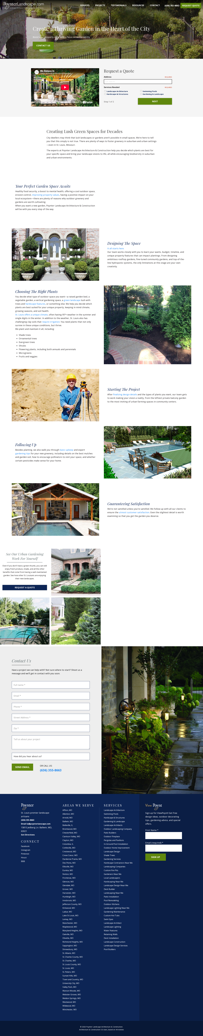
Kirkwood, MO (68, 908)
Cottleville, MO (68, 847)
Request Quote (190, 5)
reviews (121, 1029)
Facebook (25, 846)
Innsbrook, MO (69, 900)
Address (138, 77)
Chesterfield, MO (69, 832)
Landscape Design (112, 851)
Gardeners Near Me (112, 874)
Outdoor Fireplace (112, 836)
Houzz (24, 857)
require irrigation (50, 321)
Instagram (25, 850)
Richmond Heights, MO (72, 942)
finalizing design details (125, 394)
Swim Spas (108, 919)
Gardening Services (112, 859)
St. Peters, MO (68, 972)
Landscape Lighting (112, 926)
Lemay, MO (67, 919)
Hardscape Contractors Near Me (118, 863)
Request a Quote (25, 587)
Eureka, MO (67, 870)
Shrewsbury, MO (69, 949)
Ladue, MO (67, 911)
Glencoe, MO (68, 881)
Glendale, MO (68, 885)
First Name (151, 830)
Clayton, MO (67, 840)
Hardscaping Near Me (113, 881)
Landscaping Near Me (113, 893)
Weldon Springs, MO (71, 998)
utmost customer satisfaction (133, 512)
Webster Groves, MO (71, 994)
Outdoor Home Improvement (117, 847)
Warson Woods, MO (71, 990)
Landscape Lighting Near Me (116, 908)
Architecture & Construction (89, 1029)
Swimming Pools (150, 91)
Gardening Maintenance (114, 911)
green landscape (71, 300)
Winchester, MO (69, 1009)
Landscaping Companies (114, 866)
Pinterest (25, 853)
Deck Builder (109, 889)
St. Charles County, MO (72, 957)
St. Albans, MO (68, 953)
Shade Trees (109, 855)
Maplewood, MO (69, 926)
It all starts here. (115, 248)
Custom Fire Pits (111, 870)
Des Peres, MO (69, 863)
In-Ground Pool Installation (116, 844)
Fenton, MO (67, 874)
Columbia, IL (67, 844)
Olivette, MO (67, 938)
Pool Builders (110, 949)
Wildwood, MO (68, 1005)
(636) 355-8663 (172, 5)
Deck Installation (111, 938)
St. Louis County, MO (71, 964)
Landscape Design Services (116, 945)
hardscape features (35, 303)
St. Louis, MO (68, 968)
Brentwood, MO (69, 829)
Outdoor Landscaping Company (118, 829)
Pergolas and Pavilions (114, 840)
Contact (155, 5)
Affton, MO (67, 810)
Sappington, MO (69, 945)
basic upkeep (66, 449)
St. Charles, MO (69, 960)
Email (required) (154, 842)
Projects (100, 5)
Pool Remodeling (111, 900)
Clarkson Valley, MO (71, 836)
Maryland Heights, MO (72, 930)
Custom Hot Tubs (111, 915)
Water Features (110, 930)
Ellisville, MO (67, 866)
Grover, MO (67, 889)
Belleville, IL (67, 825)
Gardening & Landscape (153, 94)
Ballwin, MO (67, 821)
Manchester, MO (69, 923)
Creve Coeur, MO (70, 855)
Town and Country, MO (72, 979)
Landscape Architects (113, 825)
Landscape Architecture (117, 91)
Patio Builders (110, 832)
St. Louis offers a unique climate (31, 314)
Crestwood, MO (69, 851)
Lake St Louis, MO (70, 915)
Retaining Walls (110, 934)
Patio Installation (111, 896)
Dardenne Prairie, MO (72, 859)
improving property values (45, 194)
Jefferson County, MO (72, 904)
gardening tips (22, 453)
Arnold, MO (67, 817)
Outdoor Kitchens (111, 904)
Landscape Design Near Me (116, 885)
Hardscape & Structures (117, 94)
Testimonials (119, 5)
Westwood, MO (69, 1002)
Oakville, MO (68, 934)
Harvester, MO (68, 893)
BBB (23, 861)
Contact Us (43, 45)
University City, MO (70, 983)
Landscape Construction (114, 942)
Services (85, 5)
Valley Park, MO (69, 987)
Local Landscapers (112, 878)
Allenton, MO (68, 814)
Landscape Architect (112, 923)
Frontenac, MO (69, 878)
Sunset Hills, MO (69, 975)
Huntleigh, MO (68, 896)
